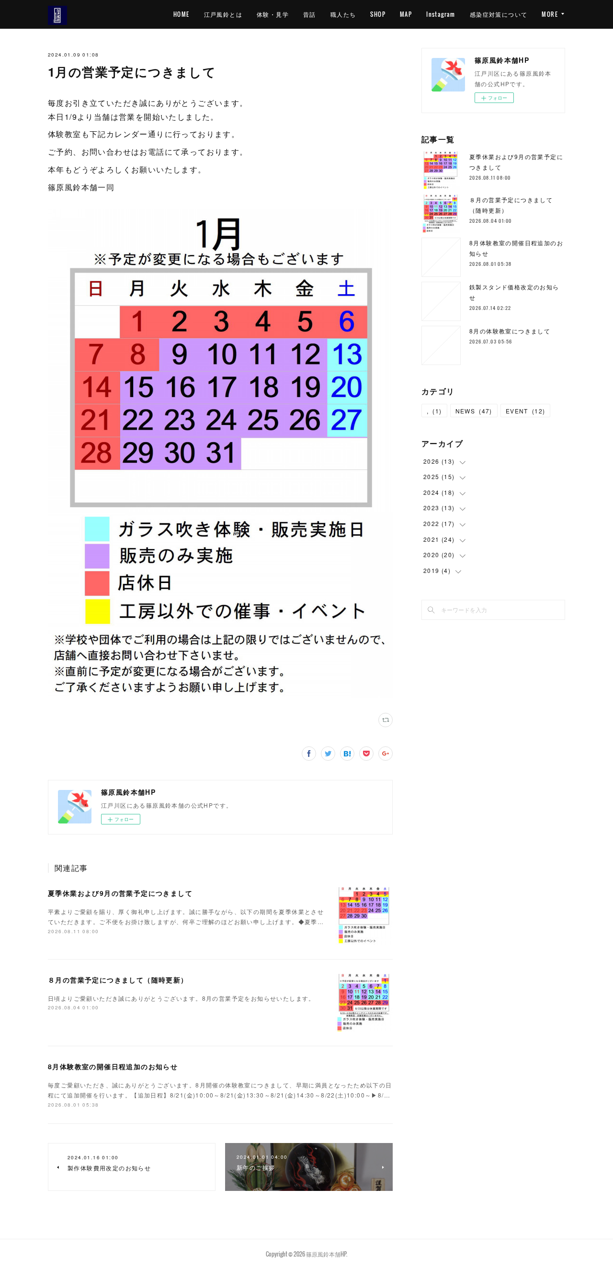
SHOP (378, 14)
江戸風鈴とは (223, 14)
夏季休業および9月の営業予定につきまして (120, 893)
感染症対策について (499, 14)
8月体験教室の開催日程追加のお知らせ (113, 1066)
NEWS (473, 411)
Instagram (440, 14)
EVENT (525, 411)
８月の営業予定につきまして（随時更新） (118, 979)
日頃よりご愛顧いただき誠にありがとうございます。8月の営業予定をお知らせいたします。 (181, 998)
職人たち (343, 14)
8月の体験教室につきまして (509, 331)
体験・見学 (273, 14)
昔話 (309, 14)
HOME (181, 14)
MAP (406, 14)
